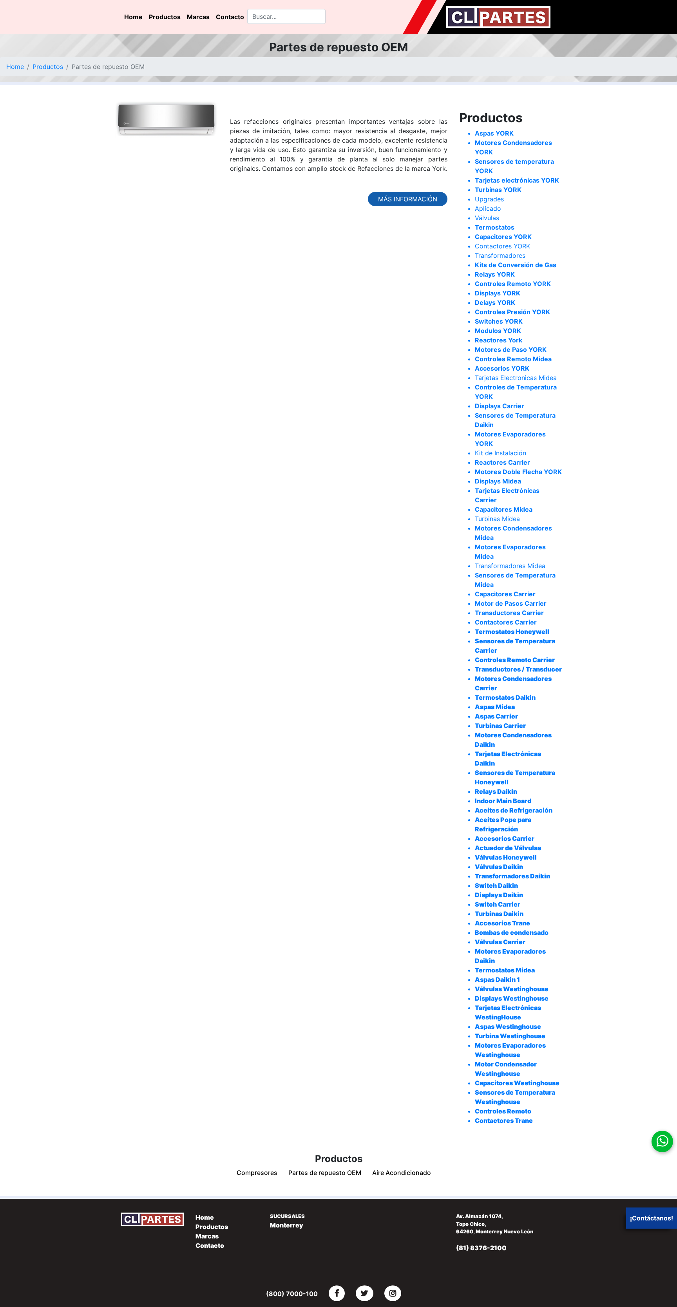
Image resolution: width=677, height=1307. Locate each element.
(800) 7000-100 (292, 1294)
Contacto (230, 17)
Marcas (198, 17)
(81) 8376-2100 (481, 1248)
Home (133, 17)
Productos (165, 17)
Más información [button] (407, 199)
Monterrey (286, 1225)
